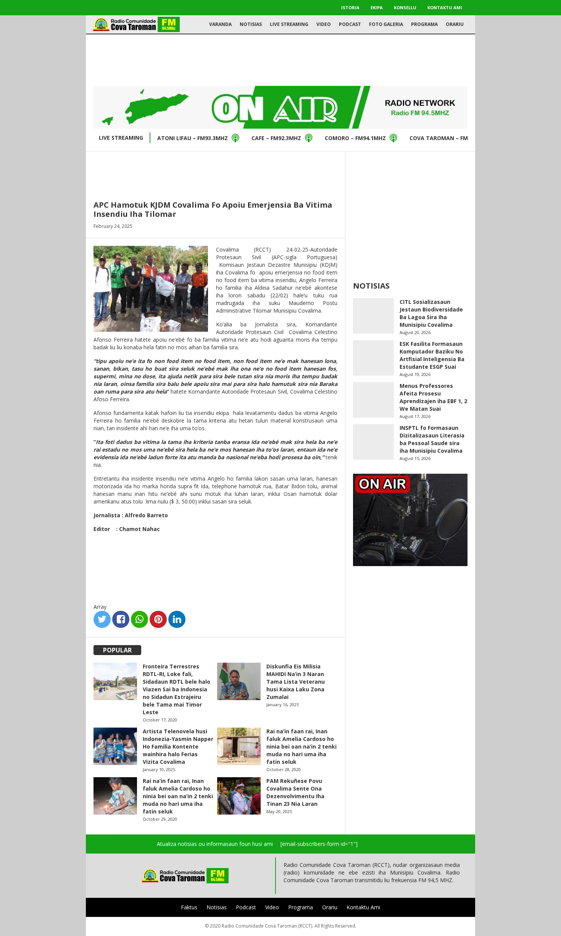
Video (323, 24)
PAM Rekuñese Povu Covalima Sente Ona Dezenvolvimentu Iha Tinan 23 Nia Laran (295, 792)
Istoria (350, 7)
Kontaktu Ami (444, 7)
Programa (424, 24)
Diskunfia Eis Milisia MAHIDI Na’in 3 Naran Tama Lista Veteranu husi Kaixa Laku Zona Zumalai (295, 681)
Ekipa (377, 7)
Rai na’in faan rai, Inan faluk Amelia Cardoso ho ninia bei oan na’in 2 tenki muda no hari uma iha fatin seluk (301, 746)
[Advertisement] (280, 59)
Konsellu (405, 7)
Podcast (350, 24)
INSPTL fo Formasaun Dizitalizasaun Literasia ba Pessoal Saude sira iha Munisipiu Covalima (432, 439)
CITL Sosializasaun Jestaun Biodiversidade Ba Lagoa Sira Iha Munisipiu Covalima (431, 313)
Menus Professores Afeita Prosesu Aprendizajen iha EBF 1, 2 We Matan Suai (433, 397)
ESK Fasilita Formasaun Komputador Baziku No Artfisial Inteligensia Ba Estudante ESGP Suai (432, 355)
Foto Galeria (386, 24)
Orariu (455, 24)
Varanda (220, 24)
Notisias (251, 24)
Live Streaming (289, 24)
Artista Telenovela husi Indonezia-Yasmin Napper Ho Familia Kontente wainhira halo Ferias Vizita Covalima (178, 746)
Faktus (189, 907)
